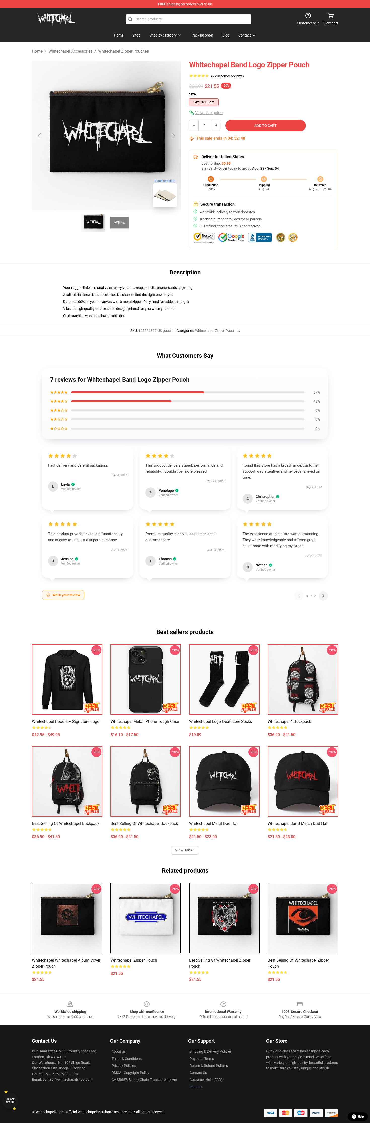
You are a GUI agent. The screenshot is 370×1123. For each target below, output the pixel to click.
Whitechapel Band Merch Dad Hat (297, 823)
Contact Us (198, 1073)
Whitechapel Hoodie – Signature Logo (65, 721)
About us (119, 1051)
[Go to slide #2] (119, 223)
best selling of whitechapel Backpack (65, 823)
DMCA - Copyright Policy (130, 1073)
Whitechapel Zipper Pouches (123, 51)
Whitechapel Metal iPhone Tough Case (144, 721)
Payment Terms (202, 1059)
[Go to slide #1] (93, 223)
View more (185, 850)
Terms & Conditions (127, 1059)
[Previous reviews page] (299, 596)
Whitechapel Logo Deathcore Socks (220, 721)
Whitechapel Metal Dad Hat (213, 823)
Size (192, 94)
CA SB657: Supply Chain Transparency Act (144, 1080)
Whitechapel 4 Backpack (289, 721)
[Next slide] (173, 136)
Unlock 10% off (10, 1100)
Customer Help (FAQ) (206, 1080)
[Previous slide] (39, 136)
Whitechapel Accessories (70, 51)
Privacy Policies (124, 1066)
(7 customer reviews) (227, 76)
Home (37, 51)
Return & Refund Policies (209, 1066)
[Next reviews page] (323, 596)
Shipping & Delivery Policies (211, 1051)
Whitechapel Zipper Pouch (133, 960)
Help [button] (361, 1116)
